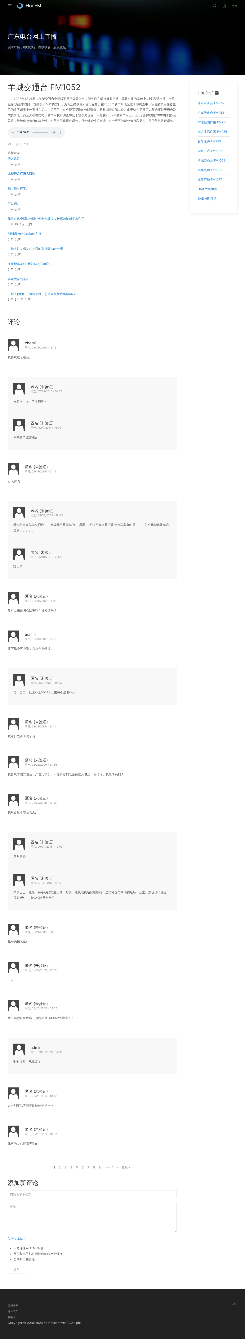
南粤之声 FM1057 (210, 170)
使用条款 (13, 1305)
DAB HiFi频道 (207, 198)
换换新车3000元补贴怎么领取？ (30, 264)
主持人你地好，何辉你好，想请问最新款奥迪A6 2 (42, 294)
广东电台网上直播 (32, 36)
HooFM (33, 5)
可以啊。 (14, 204)
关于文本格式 (17, 1239)
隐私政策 (13, 1311)
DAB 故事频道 (207, 189)
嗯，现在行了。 (18, 188)
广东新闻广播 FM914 (212, 122)
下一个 (110, 1167)
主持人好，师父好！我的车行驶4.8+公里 (35, 249)
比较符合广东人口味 (21, 173)
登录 (234, 5)
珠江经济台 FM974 (211, 103)
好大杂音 (14, 158)
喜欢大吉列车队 (18, 279)
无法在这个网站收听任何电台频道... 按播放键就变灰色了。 (47, 219)
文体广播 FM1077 (210, 179)
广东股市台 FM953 (211, 113)
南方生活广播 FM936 (212, 132)
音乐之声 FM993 (209, 141)
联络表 (12, 1317)
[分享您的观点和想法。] (9, 144)
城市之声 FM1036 (210, 151)
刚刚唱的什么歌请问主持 (24, 234)
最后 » (126, 1167)
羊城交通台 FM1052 (211, 160)
